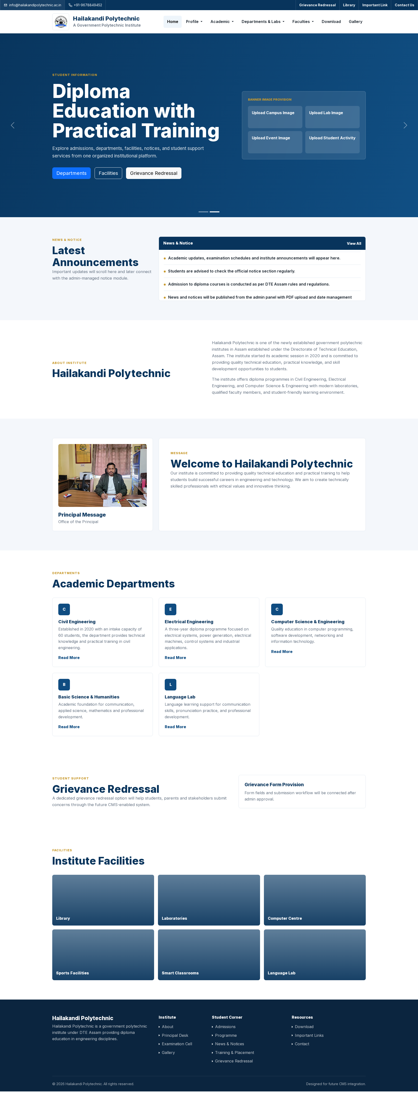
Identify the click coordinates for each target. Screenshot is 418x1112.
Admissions (225, 1026)
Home (172, 21)
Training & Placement (234, 1052)
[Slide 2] (214, 211)
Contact (302, 1043)
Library (349, 5)
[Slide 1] (203, 211)
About (167, 1026)
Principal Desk (175, 1035)
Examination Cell (177, 1043)
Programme (226, 1035)
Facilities (108, 173)
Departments (71, 173)
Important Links (309, 1035)
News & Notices (229, 1043)
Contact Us (404, 5)
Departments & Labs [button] (262, 21)
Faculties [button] (301, 21)
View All (354, 243)
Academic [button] (220, 21)
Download (331, 21)
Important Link (375, 5)
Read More (69, 657)
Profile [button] (193, 21)
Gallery (355, 21)
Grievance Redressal (317, 5)
